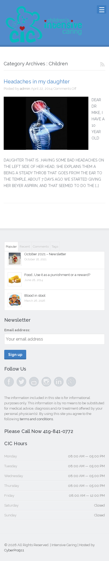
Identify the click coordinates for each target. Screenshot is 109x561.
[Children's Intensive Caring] (43, 41)
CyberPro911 (14, 550)
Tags (55, 246)
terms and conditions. (37, 419)
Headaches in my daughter (37, 81)
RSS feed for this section (102, 64)
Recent (25, 246)
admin (25, 89)
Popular (11, 246)
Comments (41, 246)
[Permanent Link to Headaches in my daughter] (46, 123)
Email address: (17, 330)
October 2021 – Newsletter (45, 254)
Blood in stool (35, 296)
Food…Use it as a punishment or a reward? (57, 275)
